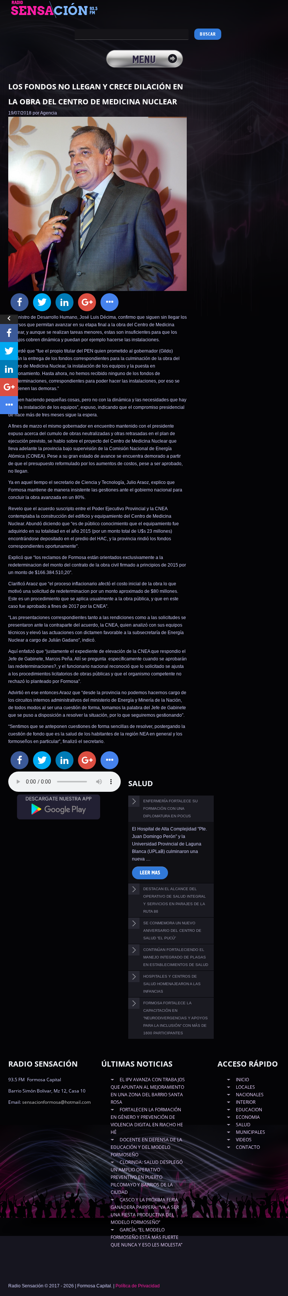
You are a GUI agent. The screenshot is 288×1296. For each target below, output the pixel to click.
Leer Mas (150, 873)
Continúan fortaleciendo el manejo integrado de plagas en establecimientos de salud (175, 957)
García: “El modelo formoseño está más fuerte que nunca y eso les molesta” (146, 1237)
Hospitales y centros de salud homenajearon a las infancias (172, 983)
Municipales (250, 1132)
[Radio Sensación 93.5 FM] (62, 9)
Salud (243, 1124)
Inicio (242, 1079)
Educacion (249, 1109)
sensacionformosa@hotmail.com (56, 1102)
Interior (245, 1102)
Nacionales (250, 1094)
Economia (248, 1117)
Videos (244, 1139)
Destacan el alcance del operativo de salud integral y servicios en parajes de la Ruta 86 (174, 900)
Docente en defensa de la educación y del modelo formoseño (146, 1147)
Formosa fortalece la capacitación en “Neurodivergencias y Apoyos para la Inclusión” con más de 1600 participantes (175, 1018)
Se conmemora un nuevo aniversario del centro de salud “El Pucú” (172, 930)
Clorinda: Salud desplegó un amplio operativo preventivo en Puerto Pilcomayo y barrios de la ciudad (147, 1177)
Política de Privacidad (138, 1285)
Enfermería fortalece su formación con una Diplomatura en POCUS (170, 808)
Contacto (248, 1147)
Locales (245, 1087)
